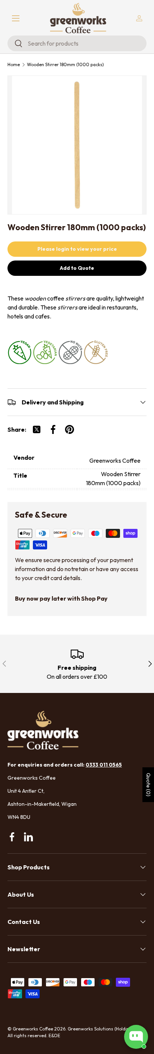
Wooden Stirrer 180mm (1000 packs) (65, 64)
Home (13, 64)
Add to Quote (77, 268)
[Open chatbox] (136, 1037)
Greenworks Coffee (33, 1029)
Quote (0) (148, 784)
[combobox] (77, 43)
